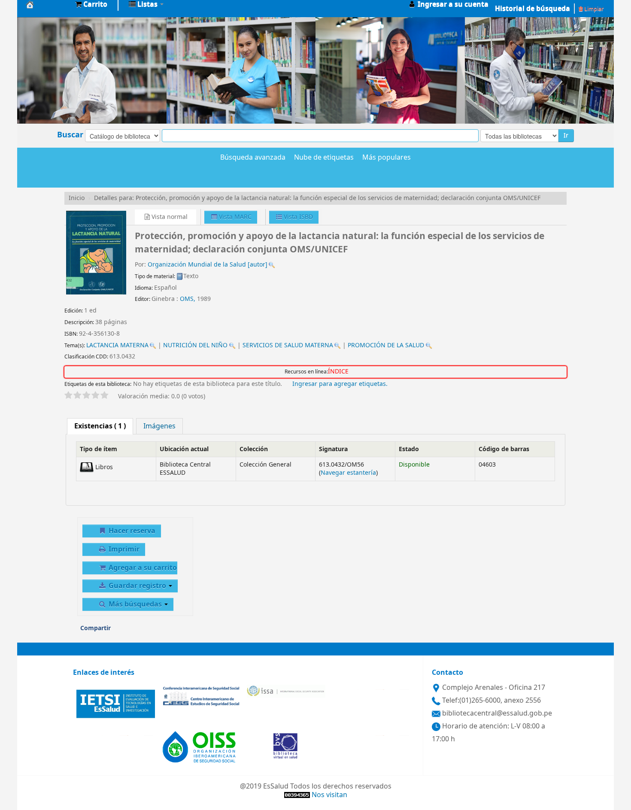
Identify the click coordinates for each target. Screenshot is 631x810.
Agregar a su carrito (142, 568)
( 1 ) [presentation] (100, 426)
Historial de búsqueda (532, 8)
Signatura (333, 449)
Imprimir (123, 549)
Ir (566, 135)
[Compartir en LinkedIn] (155, 631)
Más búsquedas (135, 604)
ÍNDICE (338, 371)
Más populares (386, 158)
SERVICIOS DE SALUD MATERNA (288, 345)
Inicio (77, 198)
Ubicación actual (184, 449)
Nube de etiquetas (324, 158)
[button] (91, 4)
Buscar (70, 134)
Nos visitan (329, 795)
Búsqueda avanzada (252, 158)
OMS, (188, 298)
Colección (254, 449)
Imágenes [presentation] (159, 426)
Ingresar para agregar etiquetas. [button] (340, 383)
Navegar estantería (348, 472)
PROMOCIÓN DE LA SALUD (386, 345)
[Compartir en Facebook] (138, 631)
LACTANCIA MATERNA (117, 345)
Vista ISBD (297, 216)
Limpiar (593, 9)
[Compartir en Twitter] (173, 631)
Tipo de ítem (98, 449)
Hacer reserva (131, 531)
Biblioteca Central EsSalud (47, 4)
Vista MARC (234, 216)
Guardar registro (137, 586)
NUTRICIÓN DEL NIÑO (195, 345)
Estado (409, 449)
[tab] (100, 426)
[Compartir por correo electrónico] (120, 631)
